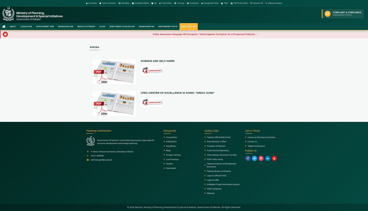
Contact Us (252, 141)
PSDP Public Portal (241, 3)
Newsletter (125, 3)
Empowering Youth (168, 27)
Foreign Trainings (173, 155)
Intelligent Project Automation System (223, 184)
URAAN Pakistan (146, 27)
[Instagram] (261, 158)
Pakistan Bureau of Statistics (219, 171)
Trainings (180, 3)
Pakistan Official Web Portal (218, 137)
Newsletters (171, 146)
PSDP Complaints (214, 188)
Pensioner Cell (258, 3)
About (13, 27)
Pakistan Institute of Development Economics (221, 165)
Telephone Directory (275, 3)
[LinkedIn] (267, 158)
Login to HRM (213, 180)
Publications (194, 3)
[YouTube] (274, 158)
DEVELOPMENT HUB (45, 27)
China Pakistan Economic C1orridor (222, 155)
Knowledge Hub (65, 27)
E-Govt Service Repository (218, 150)
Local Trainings (172, 159)
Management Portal (211, 3)
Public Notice (166, 3)
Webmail (210, 193)
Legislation (26, 27)
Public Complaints (109, 3)
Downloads (92, 3)
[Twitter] (254, 158)
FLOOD (102, 27)
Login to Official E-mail (216, 175)
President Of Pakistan (216, 146)
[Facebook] (247, 158)
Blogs (168, 150)
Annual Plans (171, 137)
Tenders (169, 163)
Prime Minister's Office (216, 141)
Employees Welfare (142, 3)
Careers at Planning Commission (261, 137)
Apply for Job (189, 27)
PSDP (226, 3)
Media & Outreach (86, 27)
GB (155, 3)
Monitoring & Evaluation (122, 27)
